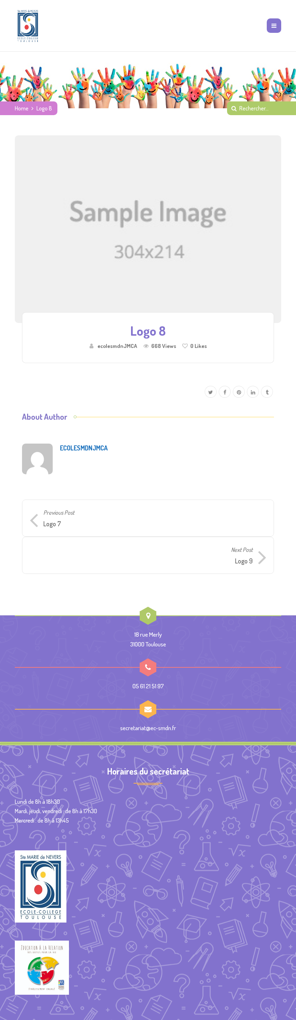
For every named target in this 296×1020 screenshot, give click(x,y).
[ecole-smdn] (28, 25)
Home (22, 108)
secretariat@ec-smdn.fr (148, 728)
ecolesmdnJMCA (117, 345)
